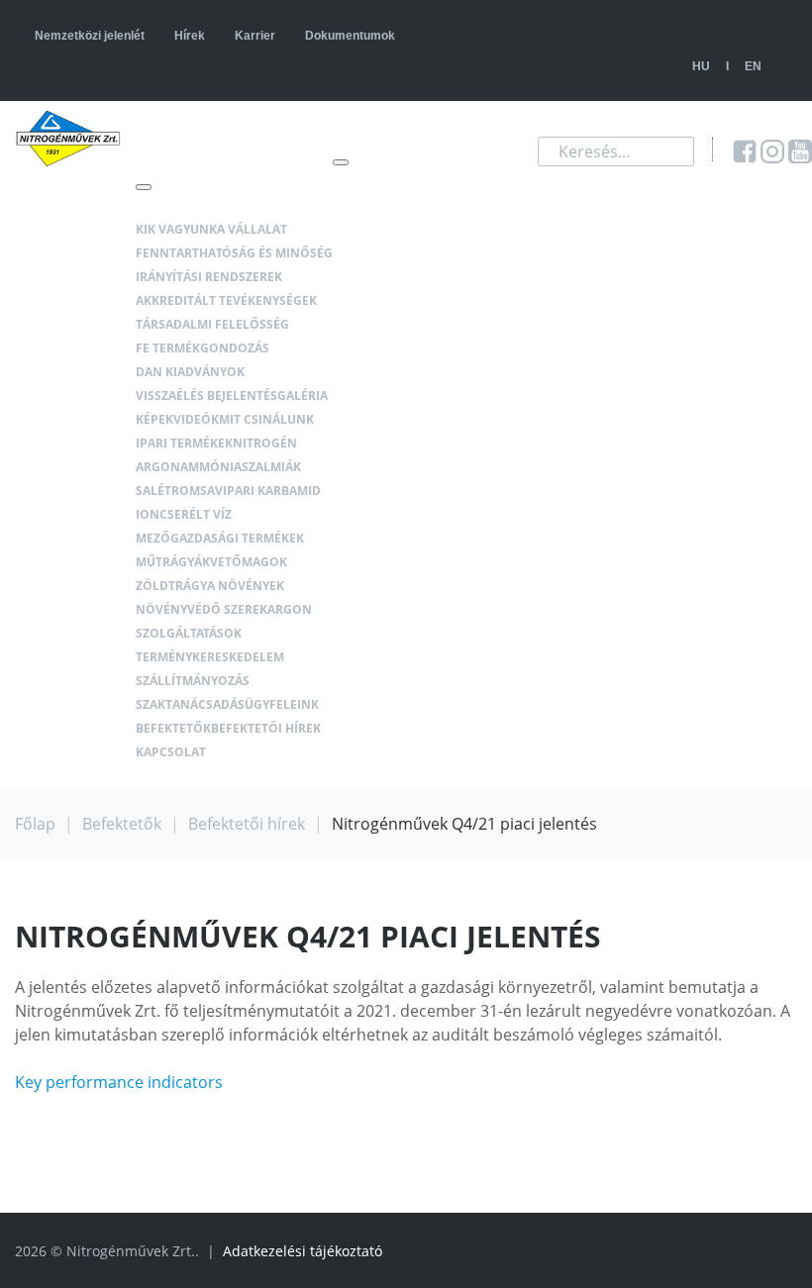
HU (701, 66)
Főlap (35, 824)
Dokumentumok (350, 36)
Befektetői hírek (246, 824)
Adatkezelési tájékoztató (302, 1250)
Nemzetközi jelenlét (90, 36)
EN (753, 66)
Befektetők (121, 824)
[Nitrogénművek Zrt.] (68, 138)
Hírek (189, 36)
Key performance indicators (119, 1082)
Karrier (255, 36)
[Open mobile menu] (341, 162)
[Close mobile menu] (144, 187)
